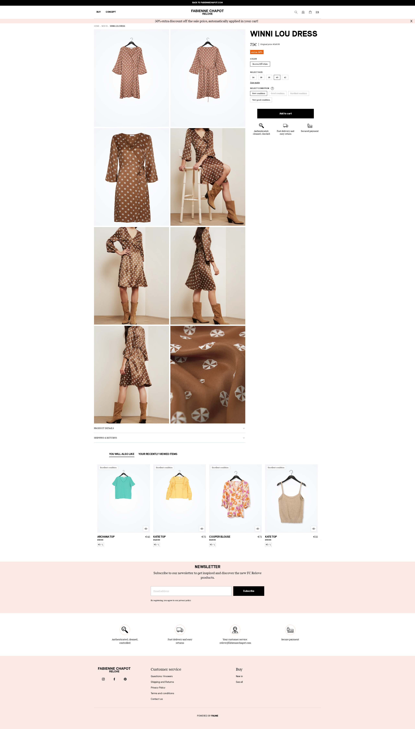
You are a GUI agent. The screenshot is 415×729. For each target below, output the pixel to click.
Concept (111, 12)
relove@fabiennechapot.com (235, 643)
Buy (98, 12)
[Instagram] (103, 679)
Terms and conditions (162, 693)
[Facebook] (114, 679)
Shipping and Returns (162, 682)
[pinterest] (125, 679)
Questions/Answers (162, 676)
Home (96, 26)
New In (104, 26)
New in (239, 676)
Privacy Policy (158, 687)
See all (239, 682)
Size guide (255, 82)
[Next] (147, 498)
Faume (214, 715)
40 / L (100, 544)
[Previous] (99, 498)
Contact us (157, 699)
